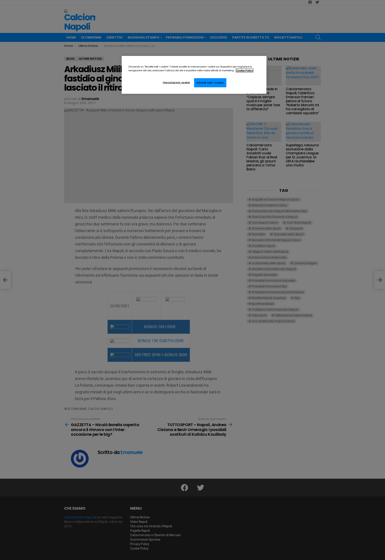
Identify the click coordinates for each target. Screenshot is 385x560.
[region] (194, 75)
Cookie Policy (244, 70)
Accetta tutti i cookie (210, 82)
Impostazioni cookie (176, 82)
